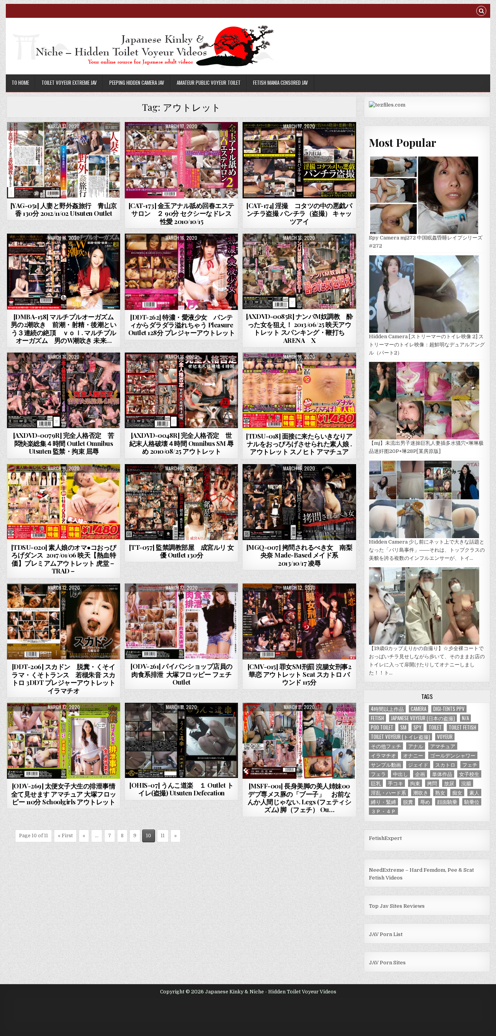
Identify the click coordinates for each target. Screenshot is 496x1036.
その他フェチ (386, 746)
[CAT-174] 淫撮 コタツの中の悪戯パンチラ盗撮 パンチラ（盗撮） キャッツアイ (299, 213)
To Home (20, 82)
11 (163, 835)
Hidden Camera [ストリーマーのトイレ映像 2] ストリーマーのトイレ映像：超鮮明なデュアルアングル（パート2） (427, 345)
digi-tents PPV (449, 708)
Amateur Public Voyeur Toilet (209, 82)
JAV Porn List (386, 934)
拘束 (415, 783)
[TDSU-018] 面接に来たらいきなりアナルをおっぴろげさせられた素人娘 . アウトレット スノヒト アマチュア (299, 444)
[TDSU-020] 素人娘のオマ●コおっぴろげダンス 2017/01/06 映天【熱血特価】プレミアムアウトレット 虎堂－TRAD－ (63, 559)
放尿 (449, 783)
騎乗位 (471, 801)
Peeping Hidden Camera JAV (136, 82)
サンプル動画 (386, 764)
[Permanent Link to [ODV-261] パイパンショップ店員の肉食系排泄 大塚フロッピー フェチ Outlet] (181, 621)
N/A (465, 718)
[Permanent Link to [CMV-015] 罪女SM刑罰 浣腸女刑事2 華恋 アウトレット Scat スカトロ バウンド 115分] (299, 621)
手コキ (395, 783)
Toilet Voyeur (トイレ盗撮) (400, 736)
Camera (418, 708)
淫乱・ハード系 (388, 792)
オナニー (413, 755)
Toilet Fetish (462, 727)
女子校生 (469, 774)
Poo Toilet (382, 727)
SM (403, 727)
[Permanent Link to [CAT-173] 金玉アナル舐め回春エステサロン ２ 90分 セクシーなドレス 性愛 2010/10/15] (181, 160)
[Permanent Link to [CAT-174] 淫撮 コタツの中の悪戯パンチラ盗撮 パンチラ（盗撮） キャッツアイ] (299, 160)
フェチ (469, 764)
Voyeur (445, 736)
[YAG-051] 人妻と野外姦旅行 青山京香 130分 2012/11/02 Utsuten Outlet (63, 209)
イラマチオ (383, 755)
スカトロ (445, 764)
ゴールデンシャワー (452, 755)
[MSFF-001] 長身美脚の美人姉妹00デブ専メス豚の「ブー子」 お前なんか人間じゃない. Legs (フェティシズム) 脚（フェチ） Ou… (299, 797)
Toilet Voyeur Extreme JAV (69, 82)
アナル (415, 746)
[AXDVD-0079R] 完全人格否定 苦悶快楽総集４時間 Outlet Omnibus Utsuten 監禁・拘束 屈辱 (63, 443)
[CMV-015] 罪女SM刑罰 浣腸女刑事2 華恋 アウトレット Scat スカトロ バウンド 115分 (299, 674)
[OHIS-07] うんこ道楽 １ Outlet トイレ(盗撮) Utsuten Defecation (181, 789)
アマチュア (442, 746)
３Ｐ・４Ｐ (383, 811)
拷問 (432, 783)
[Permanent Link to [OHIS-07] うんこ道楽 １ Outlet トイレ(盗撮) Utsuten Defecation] (181, 740)
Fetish (377, 718)
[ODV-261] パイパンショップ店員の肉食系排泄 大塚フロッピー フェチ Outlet (181, 674)
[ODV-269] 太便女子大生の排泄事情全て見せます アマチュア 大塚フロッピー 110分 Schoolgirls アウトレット (63, 793)
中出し (400, 774)
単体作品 (442, 774)
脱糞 (408, 801)
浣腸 (466, 783)
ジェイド (418, 764)
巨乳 (376, 783)
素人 (474, 792)
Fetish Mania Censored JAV (280, 82)
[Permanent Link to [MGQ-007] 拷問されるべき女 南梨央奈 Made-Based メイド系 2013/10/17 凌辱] (299, 502)
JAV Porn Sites (387, 962)
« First (65, 835)
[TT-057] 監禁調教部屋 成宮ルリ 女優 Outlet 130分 (181, 551)
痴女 (457, 792)
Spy (417, 727)
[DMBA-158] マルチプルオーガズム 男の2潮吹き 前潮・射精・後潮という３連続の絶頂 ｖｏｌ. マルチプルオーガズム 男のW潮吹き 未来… (65, 328)
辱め (425, 801)
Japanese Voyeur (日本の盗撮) (423, 718)
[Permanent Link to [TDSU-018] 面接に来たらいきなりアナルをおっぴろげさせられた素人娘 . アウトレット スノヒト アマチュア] (299, 391)
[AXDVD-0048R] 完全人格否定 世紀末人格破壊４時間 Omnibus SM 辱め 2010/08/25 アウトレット (181, 443)
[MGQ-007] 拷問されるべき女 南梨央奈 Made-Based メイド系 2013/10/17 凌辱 (299, 555)
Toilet (435, 727)
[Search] (481, 12)
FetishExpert (385, 838)
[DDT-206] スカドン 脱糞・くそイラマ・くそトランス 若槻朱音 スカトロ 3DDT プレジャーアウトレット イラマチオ (63, 678)
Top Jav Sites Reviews (397, 906)
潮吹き (420, 792)
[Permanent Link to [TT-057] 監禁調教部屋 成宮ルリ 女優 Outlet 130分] (181, 502)
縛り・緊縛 (383, 801)
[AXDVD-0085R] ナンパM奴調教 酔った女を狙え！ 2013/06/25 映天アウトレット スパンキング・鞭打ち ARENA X (299, 328)
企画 (420, 774)
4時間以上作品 (387, 708)
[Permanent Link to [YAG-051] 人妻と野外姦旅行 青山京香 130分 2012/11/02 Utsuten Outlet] (63, 160)
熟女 (440, 792)
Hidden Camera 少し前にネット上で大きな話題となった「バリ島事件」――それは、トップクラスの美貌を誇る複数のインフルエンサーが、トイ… (427, 550)
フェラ (378, 774)
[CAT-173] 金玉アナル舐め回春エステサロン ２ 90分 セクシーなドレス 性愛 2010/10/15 (181, 213)
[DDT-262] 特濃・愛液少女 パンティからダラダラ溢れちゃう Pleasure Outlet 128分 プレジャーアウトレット (181, 325)
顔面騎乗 (447, 801)
